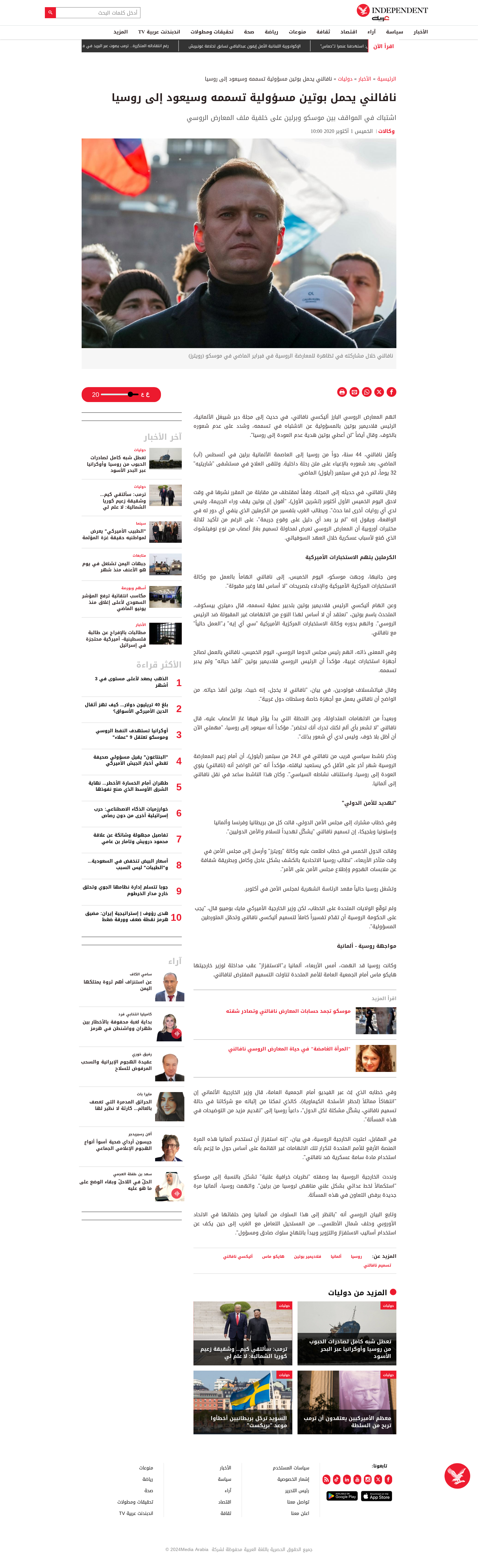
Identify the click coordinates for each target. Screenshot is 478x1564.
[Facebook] (388, 1479)
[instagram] (368, 1479)
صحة (249, 31)
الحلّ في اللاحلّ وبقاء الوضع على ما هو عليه (115, 1185)
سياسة (394, 31)
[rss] (326, 1479)
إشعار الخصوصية (293, 1479)
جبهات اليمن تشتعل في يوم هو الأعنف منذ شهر (114, 567)
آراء (371, 31)
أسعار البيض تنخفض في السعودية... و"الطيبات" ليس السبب (128, 864)
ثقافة (323, 31)
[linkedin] (347, 1479)
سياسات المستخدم (291, 1468)
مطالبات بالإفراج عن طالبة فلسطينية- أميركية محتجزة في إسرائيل (116, 639)
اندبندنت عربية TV (159, 31)
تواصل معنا (298, 1502)
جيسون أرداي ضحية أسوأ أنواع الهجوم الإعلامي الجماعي (118, 1145)
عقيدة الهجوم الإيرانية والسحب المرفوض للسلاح (116, 1065)
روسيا (356, 1256)
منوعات (297, 31)
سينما (141, 523)
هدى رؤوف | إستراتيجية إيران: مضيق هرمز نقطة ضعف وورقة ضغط (126, 916)
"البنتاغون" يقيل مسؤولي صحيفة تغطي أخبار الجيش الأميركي (130, 760)
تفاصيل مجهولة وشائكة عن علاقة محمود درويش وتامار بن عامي (130, 838)
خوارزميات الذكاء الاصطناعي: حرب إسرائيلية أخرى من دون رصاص (131, 812)
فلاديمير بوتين (307, 1256)
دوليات (345, 79)
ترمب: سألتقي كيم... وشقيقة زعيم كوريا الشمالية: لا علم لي (243, 1353)
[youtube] (357, 1479)
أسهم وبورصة (133, 588)
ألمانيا (336, 1256)
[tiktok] (337, 1479)
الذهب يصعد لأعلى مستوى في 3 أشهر (131, 682)
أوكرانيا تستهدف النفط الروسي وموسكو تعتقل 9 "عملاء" (132, 734)
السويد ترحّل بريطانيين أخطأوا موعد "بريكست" (249, 1422)
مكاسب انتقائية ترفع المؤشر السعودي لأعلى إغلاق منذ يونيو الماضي (114, 602)
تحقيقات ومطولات (212, 31)
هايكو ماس (273, 1256)
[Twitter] (378, 1479)
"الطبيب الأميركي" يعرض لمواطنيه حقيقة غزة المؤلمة (114, 534)
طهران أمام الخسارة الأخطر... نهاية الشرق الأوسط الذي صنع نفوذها (128, 786)
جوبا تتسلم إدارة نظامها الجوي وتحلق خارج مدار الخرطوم (125, 890)
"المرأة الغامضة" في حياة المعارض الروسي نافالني (289, 1049)
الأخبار (421, 31)
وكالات (387, 131)
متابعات (139, 555)
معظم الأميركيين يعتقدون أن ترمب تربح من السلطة (347, 1422)
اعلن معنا (300, 1513)
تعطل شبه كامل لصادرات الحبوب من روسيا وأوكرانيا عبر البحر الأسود (350, 1349)
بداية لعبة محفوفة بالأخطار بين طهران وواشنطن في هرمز (117, 1025)
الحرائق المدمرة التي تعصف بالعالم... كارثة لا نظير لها (120, 1105)
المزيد (120, 31)
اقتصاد (348, 31)
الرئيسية (386, 79)
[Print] (342, 392)
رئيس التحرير (297, 1490)
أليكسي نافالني (238, 1256)
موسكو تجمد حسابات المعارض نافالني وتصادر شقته (288, 1011)
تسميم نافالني (377, 1265)
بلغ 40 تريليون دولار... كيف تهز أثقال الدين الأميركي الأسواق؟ (126, 708)
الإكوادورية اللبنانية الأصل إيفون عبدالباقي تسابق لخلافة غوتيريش (274, 46)
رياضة (271, 31)
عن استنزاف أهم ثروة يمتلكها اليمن (118, 985)
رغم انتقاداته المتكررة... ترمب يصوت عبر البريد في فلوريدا (150, 45)
